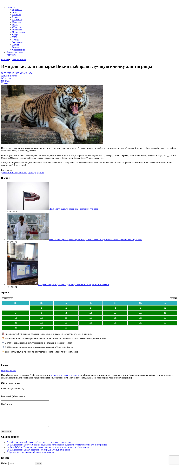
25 (115, 322)
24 (91, 322)
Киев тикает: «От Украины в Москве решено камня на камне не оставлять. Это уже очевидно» (48, 334)
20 (165, 317)
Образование (18, 50)
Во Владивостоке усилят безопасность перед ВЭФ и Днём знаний (38, 450)
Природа (5, 81)
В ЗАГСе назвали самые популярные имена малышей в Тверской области (39, 343)
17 (91, 317)
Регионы (16, 14)
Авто (14, 12)
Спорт (15, 34)
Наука (15, 24)
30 (66, 327)
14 (16, 317)
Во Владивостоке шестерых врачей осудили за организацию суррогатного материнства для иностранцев (57, 445)
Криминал (17, 19)
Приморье (17, 9)
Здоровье (16, 17)
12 (140, 312)
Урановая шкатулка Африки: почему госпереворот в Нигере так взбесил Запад (41, 352)
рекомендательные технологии (65, 375)
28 (16, 327)
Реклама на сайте (15, 52)
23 (66, 322)
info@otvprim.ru (8, 370)
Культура (16, 22)
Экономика (17, 42)
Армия (15, 45)
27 (165, 322)
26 (140, 322)
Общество (17, 27)
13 (165, 312)
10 (91, 312)
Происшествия (19, 32)
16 (66, 317)
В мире (15, 47)
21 (16, 322)
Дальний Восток (18, 59)
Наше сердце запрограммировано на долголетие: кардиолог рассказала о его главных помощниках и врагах (55, 338)
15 (41, 317)
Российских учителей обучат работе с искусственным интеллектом (39, 442)
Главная (5, 59)
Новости (11, 7)
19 (140, 317)
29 (41, 327)
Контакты (11, 55)
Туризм (15, 40)
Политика (17, 29)
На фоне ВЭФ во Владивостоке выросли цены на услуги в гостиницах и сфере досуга (48, 447)
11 (115, 312)
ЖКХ (14, 37)
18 (115, 317)
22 (41, 322)
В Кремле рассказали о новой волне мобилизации (31, 452)
